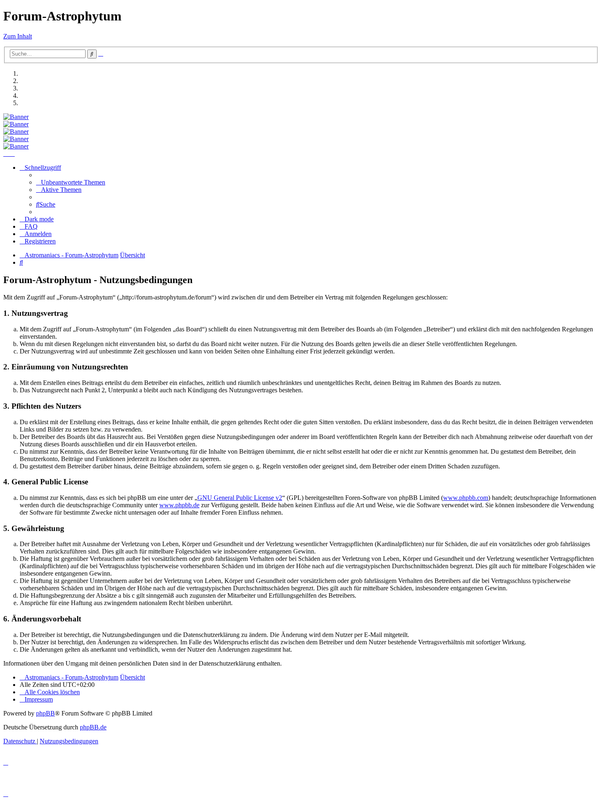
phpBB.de (93, 727)
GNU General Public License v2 (239, 497)
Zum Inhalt (17, 36)
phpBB (45, 713)
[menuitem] (70, 182)
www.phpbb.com (465, 497)
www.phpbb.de (179, 505)
